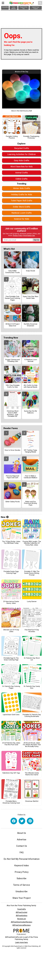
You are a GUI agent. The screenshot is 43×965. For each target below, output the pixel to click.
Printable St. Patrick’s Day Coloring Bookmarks (32, 715)
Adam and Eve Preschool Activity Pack (30, 503)
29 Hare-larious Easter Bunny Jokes (11, 602)
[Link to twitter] (22, 821)
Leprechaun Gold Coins (11, 715)
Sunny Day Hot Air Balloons (30, 412)
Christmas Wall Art (31, 801)
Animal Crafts (21, 172)
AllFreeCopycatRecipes (21, 925)
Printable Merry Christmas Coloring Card (11, 802)
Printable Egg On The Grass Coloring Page (11, 659)
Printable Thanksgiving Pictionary (31, 137)
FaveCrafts (21, 909)
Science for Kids (21, 219)
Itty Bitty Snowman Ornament (30, 325)
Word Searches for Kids (21, 166)
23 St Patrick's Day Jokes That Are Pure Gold (11, 744)
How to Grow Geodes (12, 450)
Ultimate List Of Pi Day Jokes (11, 631)
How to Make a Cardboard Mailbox (30, 477)
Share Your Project (21, 898)
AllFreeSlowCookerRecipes (21, 922)
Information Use (29, 236)
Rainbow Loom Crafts (21, 213)
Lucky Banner (32, 601)
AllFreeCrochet (21, 912)
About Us (21, 833)
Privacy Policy (18, 236)
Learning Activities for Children (21, 154)
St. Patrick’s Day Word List (32, 659)
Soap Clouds (30, 271)
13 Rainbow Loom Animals (30, 360)
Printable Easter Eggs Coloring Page (11, 572)
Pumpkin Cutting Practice (12, 137)
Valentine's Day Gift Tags (11, 773)
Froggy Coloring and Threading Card (12, 360)
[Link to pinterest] (30, 821)
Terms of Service (21, 885)
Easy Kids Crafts (21, 160)
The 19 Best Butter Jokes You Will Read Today (11, 542)
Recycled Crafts (21, 148)
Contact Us (21, 846)
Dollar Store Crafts (21, 206)
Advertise (21, 839)
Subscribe (21, 878)
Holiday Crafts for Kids (21, 194)
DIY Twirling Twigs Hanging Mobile (30, 451)
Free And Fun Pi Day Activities (32, 631)
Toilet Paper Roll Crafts (21, 200)
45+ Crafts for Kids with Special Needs (30, 386)
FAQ (21, 852)
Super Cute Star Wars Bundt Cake (30, 297)
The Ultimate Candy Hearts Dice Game (32, 774)
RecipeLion (21, 919)
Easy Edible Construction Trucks (12, 272)
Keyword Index (21, 865)
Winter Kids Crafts (21, 188)
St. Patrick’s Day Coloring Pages (11, 687)
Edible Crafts (21, 179)
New (3, 517)
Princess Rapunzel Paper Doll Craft (12, 477)
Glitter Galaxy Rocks (12, 502)
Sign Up (36, 240)
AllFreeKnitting (21, 916)
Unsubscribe (21, 891)
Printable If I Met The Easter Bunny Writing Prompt (31, 573)
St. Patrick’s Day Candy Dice (32, 687)
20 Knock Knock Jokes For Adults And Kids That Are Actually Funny (32, 744)
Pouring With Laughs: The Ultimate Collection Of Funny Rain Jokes (32, 543)
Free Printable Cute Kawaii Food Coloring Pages (12, 298)
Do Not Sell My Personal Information (21, 859)
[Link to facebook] (13, 821)
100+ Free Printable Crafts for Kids (13, 386)
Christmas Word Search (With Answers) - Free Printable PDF (12, 413)
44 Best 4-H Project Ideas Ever (13, 325)
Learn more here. (21, 942)
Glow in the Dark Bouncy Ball (21, 111)
